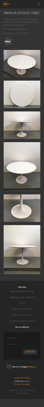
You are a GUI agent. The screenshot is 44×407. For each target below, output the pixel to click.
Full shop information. (22, 384)
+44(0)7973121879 (21, 378)
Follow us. (32, 367)
